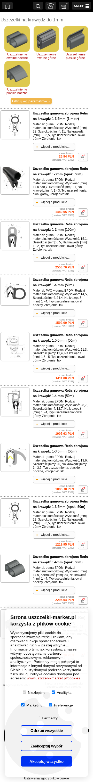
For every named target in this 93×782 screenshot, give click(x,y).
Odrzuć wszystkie (46, 730)
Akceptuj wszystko (46, 761)
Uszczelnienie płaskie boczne (17, 91)
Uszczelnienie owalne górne (46, 56)
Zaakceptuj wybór (46, 746)
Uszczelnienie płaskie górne (76, 56)
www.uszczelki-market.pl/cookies (53, 678)
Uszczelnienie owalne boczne (17, 56)
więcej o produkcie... (55, 147)
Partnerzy (50, 718)
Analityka (64, 692)
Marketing (34, 705)
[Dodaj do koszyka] (83, 157)
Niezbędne (36, 692)
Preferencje (63, 705)
